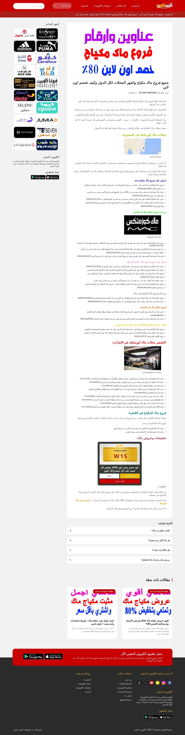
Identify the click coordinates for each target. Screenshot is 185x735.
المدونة (84, 6)
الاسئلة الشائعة (125, 684)
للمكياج (157, 400)
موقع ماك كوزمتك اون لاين (151, 14)
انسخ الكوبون (130, 476)
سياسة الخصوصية (124, 688)
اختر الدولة (62, 6)
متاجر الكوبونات (84, 684)
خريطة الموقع (126, 700)
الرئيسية (135, 6)
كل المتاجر (121, 6)
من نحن (128, 680)
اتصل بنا (128, 696)
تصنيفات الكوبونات (101, 6)
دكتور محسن (18, 730)
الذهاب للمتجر (120, 481)
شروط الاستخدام (125, 692)
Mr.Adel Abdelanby (148, 92)
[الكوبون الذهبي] (164, 6)
